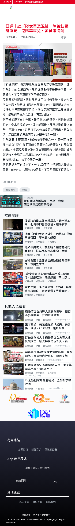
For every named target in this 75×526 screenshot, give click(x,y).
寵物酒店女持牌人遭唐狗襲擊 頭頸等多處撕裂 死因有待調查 (47, 313)
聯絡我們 (51, 501)
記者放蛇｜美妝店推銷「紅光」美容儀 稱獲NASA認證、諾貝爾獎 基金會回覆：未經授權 (47, 326)
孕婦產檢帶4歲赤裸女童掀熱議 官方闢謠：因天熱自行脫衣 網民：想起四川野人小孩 (48, 354)
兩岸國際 (40, 242)
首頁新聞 (47, 228)
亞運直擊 (11, 181)
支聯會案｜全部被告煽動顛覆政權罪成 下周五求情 (47, 262)
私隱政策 (26, 515)
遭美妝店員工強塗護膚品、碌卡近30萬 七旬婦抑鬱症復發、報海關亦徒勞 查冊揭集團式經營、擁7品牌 (47, 222)
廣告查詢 (24, 501)
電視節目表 (51, 449)
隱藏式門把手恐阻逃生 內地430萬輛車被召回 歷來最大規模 (48, 236)
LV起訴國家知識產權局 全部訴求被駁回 (48, 382)
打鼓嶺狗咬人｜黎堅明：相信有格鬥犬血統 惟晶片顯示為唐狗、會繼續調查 (47, 249)
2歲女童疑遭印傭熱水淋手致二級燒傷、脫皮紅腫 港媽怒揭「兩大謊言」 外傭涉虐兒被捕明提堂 (48, 276)
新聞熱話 (52, 281)
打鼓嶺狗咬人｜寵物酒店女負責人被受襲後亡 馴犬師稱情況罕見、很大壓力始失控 (47, 339)
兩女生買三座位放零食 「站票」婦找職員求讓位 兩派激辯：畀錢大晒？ (48, 289)
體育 (24, 189)
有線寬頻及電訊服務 (34, 2)
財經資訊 (36, 449)
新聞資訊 (10, 189)
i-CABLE (7, 2)
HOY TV (18, 2)
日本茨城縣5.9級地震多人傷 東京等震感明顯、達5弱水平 (48, 367)
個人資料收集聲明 (41, 515)
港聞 (38, 228)
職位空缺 (37, 501)
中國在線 (40, 388)
